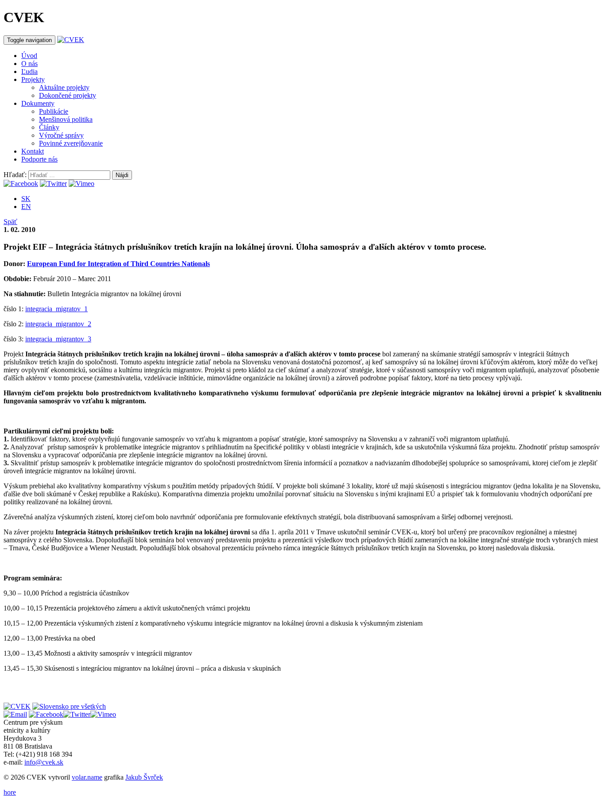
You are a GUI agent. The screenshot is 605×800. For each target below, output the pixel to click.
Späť (10, 221)
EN (26, 206)
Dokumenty (37, 103)
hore (10, 792)
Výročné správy (61, 135)
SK (26, 198)
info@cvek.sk (43, 762)
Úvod (29, 55)
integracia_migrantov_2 (58, 324)
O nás (29, 63)
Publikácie (53, 111)
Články (49, 127)
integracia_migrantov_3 (58, 339)
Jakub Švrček (144, 777)
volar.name (87, 777)
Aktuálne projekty (64, 87)
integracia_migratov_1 (56, 309)
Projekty (33, 79)
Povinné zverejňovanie (71, 143)
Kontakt (32, 151)
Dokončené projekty (67, 95)
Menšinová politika (66, 119)
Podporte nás (39, 159)
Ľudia (29, 71)
